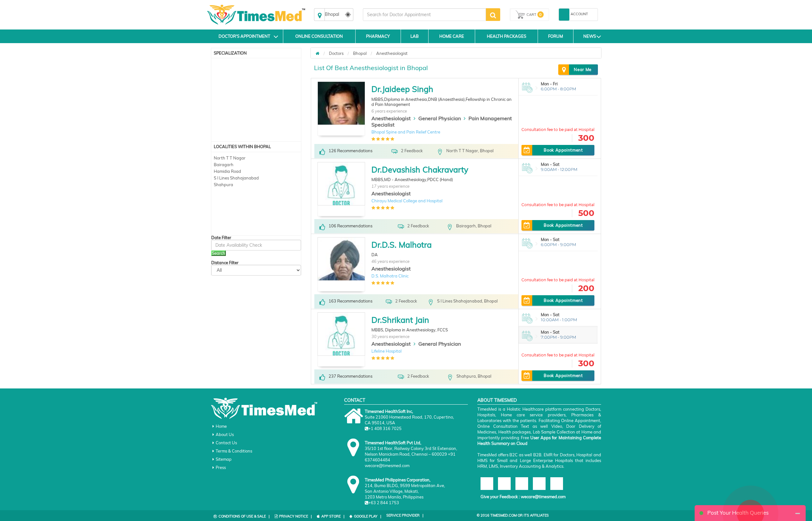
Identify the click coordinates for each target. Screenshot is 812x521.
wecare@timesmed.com (543, 496)
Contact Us (226, 442)
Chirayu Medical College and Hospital (406, 200)
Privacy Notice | (295, 516)
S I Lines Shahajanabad (236, 177)
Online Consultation (319, 36)
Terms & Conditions (234, 450)
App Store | (332, 516)
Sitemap (224, 459)
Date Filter (221, 238)
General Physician (439, 118)
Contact (354, 400)
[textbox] (424, 14)
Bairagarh (223, 164)
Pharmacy (378, 36)
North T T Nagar (230, 157)
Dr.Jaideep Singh (402, 89)
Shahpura (223, 184)
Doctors (336, 53)
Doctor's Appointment (244, 36)
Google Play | (367, 516)
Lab (414, 36)
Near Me (583, 69)
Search (218, 253)
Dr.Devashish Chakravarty (419, 169)
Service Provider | (404, 515)
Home (221, 426)
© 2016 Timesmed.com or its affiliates (513, 515)
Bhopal (360, 53)
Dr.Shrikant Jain (400, 320)
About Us (225, 434)
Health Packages (506, 36)
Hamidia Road (227, 171)
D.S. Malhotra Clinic (390, 275)
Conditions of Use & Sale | (244, 516)
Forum (555, 36)
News (589, 36)
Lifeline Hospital (386, 351)
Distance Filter (225, 263)
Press (221, 467)
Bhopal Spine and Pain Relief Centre (405, 131)
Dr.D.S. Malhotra (401, 245)
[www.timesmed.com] (317, 53)
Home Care (451, 36)
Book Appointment (563, 150)
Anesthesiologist (392, 53)
